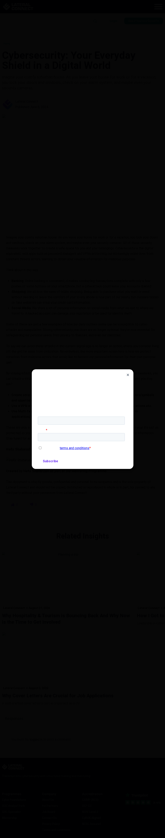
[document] (82, 419)
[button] (127, 374)
